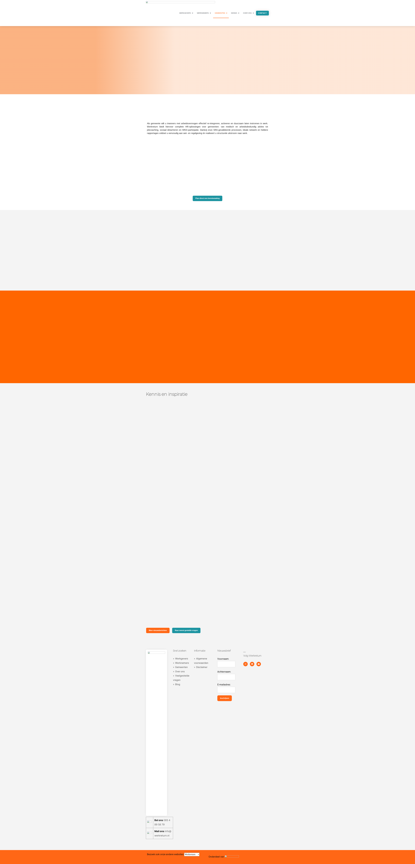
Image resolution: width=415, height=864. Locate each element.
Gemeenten (220, 13)
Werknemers (203, 13)
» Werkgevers (180, 658)
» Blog (176, 684)
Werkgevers (185, 13)
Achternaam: (224, 671)
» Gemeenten (180, 667)
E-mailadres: (224, 684)
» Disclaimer (200, 667)
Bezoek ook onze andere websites (165, 854)
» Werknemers (181, 663)
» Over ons (179, 671)
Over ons (247, 13)
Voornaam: (223, 658)
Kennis (234, 13)
